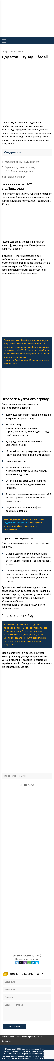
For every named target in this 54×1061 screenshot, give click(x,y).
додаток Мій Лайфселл (15, 522)
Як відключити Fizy (13, 176)
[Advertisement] (27, 90)
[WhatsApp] (29, 962)
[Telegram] (17, 962)
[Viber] (25, 962)
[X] (21, 962)
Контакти (6, 1041)
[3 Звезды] (27, 870)
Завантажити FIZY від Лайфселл (20, 161)
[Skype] (37, 962)
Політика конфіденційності (29, 1037)
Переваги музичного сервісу (19, 167)
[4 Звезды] (27, 904)
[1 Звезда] (27, 803)
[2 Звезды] (27, 837)
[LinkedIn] (33, 962)
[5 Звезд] (27, 937)
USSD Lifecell (8, 1037)
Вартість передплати (19, 171)
